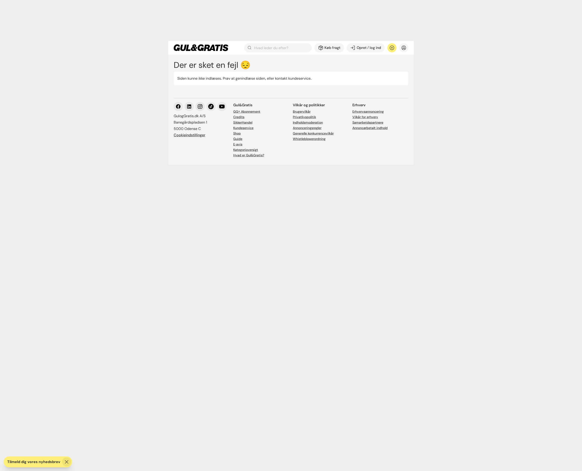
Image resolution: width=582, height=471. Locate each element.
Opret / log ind (369, 47)
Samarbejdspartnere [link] (367, 122)
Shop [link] (237, 133)
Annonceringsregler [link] (307, 128)
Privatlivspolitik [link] (304, 117)
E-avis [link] (237, 144)
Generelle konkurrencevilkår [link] (313, 133)
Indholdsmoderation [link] (308, 122)
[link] (201, 47)
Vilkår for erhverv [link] (365, 117)
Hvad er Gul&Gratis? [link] (248, 155)
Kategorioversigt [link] (245, 150)
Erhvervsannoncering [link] (368, 111)
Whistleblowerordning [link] (309, 139)
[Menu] (403, 47)
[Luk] (66, 461)
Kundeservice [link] (243, 128)
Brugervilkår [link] (302, 111)
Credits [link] (238, 117)
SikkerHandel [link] (242, 122)
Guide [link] (237, 139)
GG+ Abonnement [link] (246, 111)
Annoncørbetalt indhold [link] (370, 128)
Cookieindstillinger (189, 135)
